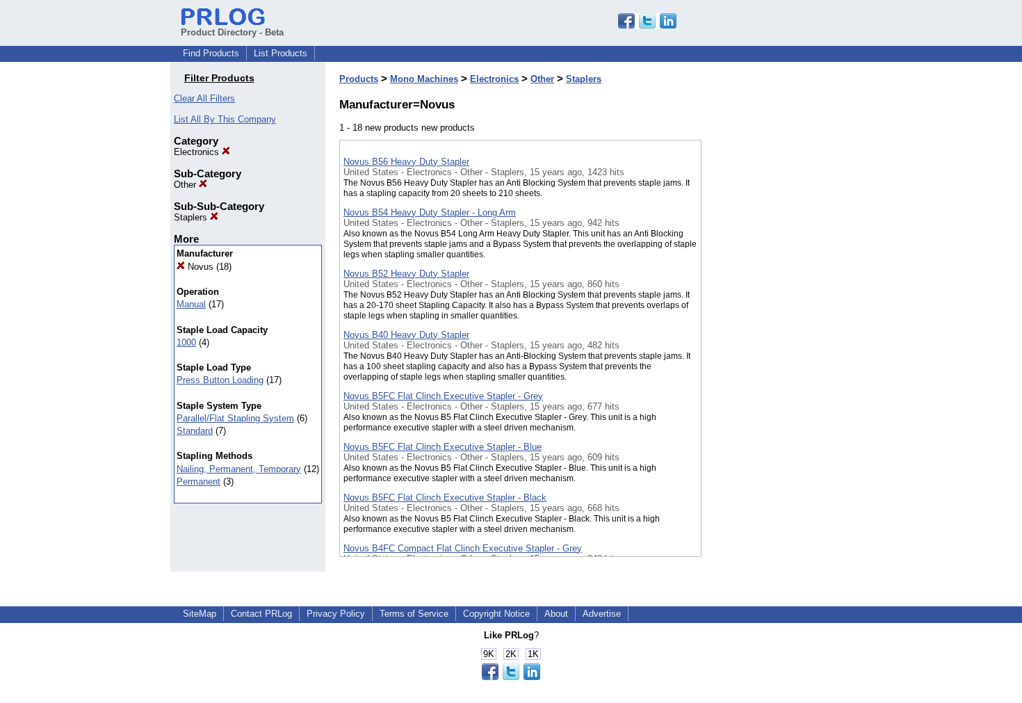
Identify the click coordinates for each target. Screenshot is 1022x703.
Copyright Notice (496, 613)
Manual (191, 304)
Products (358, 79)
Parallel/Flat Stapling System (235, 418)
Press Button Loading (220, 380)
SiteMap (199, 613)
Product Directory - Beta (232, 32)
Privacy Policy (336, 613)
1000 (186, 342)
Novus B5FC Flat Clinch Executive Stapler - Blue (442, 447)
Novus (199, 266)
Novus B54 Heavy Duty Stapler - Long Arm (429, 212)
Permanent (198, 481)
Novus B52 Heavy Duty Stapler (406, 273)
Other (186, 184)
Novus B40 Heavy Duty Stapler (406, 335)
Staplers (192, 217)
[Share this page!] (647, 25)
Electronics (198, 152)
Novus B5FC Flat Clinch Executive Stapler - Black (444, 497)
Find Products (211, 53)
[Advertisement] (771, 360)
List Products (280, 53)
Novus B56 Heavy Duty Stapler (406, 161)
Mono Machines (424, 79)
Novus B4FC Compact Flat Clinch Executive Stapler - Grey (462, 548)
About (556, 613)
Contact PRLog (261, 613)
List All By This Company (225, 119)
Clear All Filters (204, 98)
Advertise (602, 613)
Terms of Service (414, 613)
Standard (195, 431)
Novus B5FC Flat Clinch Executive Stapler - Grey (443, 396)
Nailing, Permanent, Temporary (239, 469)
